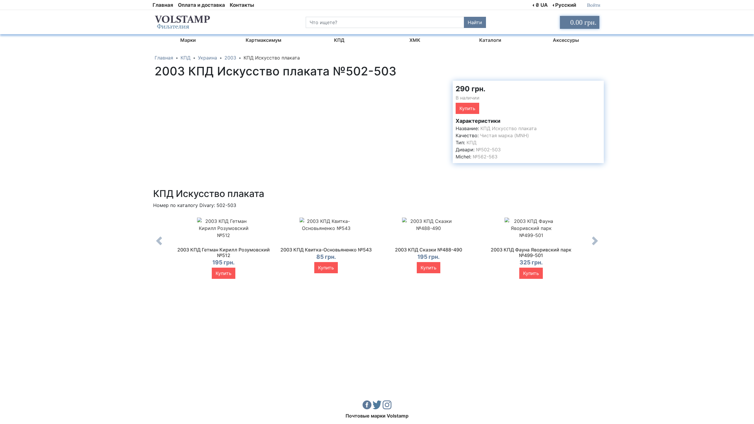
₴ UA (541, 5)
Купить (467, 108)
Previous (159, 245)
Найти (475, 22)
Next (595, 245)
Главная (163, 5)
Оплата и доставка (201, 5)
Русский (565, 5)
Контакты (242, 5)
